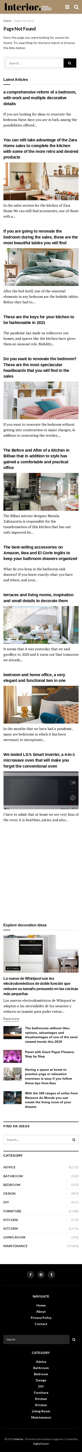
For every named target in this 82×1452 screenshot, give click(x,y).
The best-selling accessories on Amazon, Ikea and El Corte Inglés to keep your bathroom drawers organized (40, 553)
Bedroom (11, 1185)
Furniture (12, 1211)
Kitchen (13, 968)
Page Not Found (24, 20)
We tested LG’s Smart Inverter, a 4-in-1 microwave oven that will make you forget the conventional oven (39, 760)
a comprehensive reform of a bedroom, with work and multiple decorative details (39, 98)
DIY (6, 1202)
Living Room (14, 1237)
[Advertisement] (41, 873)
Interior (18, 1439)
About (41, 1311)
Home (7, 20)
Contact (41, 1324)
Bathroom (13, 1176)
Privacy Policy (41, 1318)
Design (9, 1193)
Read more (11, 1019)
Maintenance (15, 1246)
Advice (9, 1167)
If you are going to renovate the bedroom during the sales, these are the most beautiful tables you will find (40, 237)
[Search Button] (70, 63)
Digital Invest (41, 1443)
